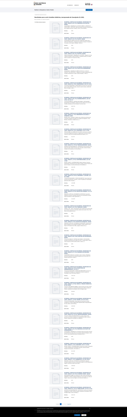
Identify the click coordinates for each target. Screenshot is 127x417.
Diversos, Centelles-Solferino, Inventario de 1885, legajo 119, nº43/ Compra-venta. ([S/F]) (77, 373)
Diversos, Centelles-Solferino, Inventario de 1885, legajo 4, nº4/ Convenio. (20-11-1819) (77, 344)
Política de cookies (85, 412)
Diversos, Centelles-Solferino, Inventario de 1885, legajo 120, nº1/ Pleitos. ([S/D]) (77, 53)
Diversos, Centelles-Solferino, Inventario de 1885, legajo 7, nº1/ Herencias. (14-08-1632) (77, 358)
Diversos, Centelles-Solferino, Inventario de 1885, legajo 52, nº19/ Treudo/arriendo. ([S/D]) (77, 313)
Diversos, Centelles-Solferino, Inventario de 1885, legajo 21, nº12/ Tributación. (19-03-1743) (78, 388)
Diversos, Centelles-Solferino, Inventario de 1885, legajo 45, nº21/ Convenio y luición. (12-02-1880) (77, 175)
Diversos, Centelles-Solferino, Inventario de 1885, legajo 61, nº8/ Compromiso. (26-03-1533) (78, 83)
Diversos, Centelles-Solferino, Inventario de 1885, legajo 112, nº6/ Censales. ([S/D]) (77, 206)
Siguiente (69, 404)
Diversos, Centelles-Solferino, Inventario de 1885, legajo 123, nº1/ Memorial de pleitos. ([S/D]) (77, 23)
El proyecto (70, 5)
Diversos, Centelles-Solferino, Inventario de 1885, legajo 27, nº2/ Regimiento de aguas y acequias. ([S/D (77, 114)
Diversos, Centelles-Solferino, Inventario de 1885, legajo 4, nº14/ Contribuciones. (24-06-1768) (77, 159)
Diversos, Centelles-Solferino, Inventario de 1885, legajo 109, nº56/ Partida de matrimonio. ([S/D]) (78, 236)
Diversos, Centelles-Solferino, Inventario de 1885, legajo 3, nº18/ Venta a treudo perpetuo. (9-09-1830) (78, 284)
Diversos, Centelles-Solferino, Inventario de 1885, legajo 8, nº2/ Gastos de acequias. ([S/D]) (77, 221)
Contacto (76, 5)
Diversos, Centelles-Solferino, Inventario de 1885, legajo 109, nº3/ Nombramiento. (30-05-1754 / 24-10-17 (77, 99)
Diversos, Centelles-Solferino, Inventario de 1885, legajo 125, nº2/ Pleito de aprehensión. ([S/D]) (77, 68)
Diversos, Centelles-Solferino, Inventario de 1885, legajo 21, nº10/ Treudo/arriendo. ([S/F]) (77, 144)
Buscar (89, 9)
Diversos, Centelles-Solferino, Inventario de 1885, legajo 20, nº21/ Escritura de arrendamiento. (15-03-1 (77, 268)
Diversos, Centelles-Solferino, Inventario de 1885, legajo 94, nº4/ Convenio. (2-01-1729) (77, 129)
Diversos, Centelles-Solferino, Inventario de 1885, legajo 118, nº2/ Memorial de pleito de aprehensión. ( (77, 329)
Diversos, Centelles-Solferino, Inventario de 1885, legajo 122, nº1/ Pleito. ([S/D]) (77, 38)
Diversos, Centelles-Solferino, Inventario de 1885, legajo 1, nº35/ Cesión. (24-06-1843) (77, 299)
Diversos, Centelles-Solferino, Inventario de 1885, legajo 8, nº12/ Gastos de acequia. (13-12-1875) (78, 191)
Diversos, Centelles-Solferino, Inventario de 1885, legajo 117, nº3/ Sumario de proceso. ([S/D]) (77, 252)
